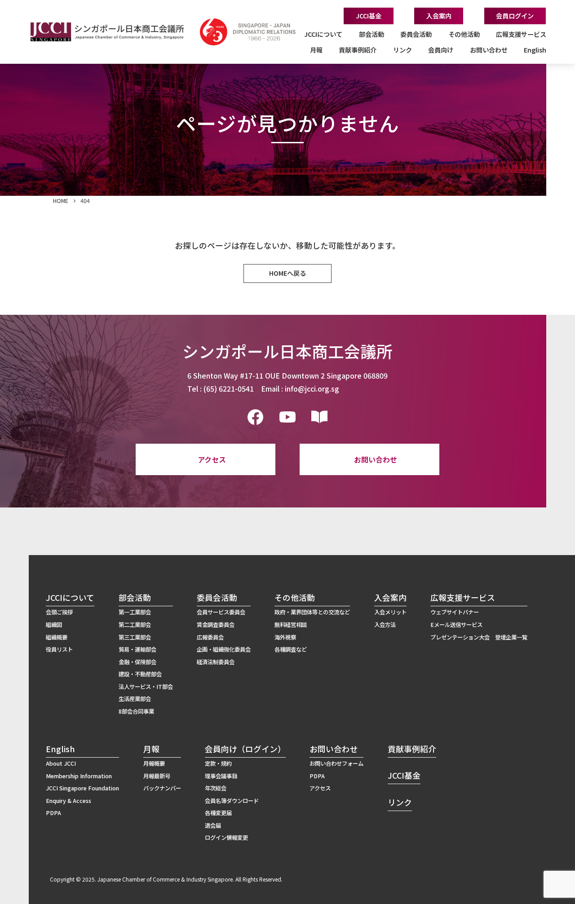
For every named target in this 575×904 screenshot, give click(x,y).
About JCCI (61, 763)
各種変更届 (218, 813)
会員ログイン (515, 15)
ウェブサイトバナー (454, 612)
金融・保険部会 (137, 662)
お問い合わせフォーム (336, 763)
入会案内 (438, 15)
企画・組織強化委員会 (224, 649)
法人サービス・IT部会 (146, 687)
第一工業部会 (135, 612)
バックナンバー (162, 788)
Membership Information (79, 776)
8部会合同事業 (136, 711)
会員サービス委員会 (221, 612)
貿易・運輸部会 (137, 649)
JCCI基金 (368, 15)
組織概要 (56, 637)
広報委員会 (210, 637)
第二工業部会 (135, 625)
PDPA (53, 813)
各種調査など (290, 649)
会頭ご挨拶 (59, 612)
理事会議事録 (221, 776)
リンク (402, 49)
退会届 (213, 825)
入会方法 (385, 625)
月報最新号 (156, 776)
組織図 (54, 625)
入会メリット (390, 612)
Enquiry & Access (68, 801)
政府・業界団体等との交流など (312, 612)
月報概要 (154, 763)
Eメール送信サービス (456, 625)
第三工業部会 (135, 637)
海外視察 (285, 637)
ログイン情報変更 (226, 837)
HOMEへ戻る (287, 273)
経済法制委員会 (215, 662)
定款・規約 (218, 763)
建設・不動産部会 (140, 674)
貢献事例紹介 (357, 49)
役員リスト (59, 649)
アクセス (212, 459)
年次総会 (215, 788)
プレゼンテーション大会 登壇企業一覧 (478, 637)
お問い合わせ (375, 459)
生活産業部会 (135, 699)
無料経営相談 (290, 625)
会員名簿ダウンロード (232, 801)
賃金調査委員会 (215, 625)
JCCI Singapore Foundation (82, 788)
